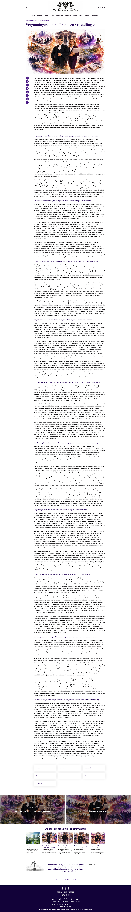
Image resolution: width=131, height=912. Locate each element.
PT (70, 879)
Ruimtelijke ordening (64, 846)
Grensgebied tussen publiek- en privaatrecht (48, 846)
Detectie (62, 768)
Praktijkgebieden (59, 15)
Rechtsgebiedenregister (70, 909)
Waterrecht (29, 846)
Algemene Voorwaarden (43, 909)
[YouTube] (104, 7)
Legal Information (79, 909)
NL (58, 879)
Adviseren (63, 776)
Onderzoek (88, 768)
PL (73, 879)
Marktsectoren (68, 15)
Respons (38, 776)
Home (33, 15)
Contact (87, 15)
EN (56, 879)
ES (68, 879)
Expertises (52, 15)
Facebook (53, 901)
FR (63, 879)
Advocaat (75, 15)
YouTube (77, 901)
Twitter (59, 901)
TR (75, 879)
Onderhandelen (40, 783)
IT (65, 879)
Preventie (38, 768)
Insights (80, 15)
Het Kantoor (39, 15)
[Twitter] (99, 7)
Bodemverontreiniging (80, 846)
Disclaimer (63, 909)
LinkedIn (72, 901)
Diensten (46, 15)
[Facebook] (97, 7)
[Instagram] (100, 7)
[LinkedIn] (102, 7)
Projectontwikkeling (96, 846)
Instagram (65, 901)
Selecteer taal (95, 15)
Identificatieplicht (88, 909)
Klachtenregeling (52, 909)
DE (61, 879)
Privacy (58, 909)
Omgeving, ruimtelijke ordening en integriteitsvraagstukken (37, 20)
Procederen (88, 776)
